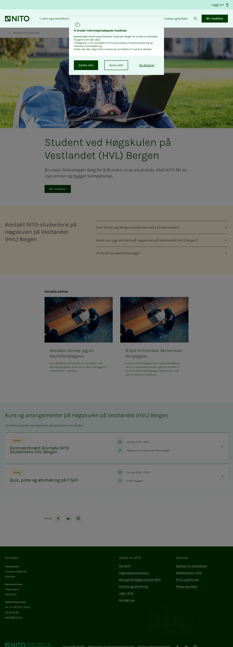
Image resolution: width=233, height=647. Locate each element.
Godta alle (86, 65)
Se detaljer (146, 65)
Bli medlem (214, 18)
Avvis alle (116, 65)
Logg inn (218, 5)
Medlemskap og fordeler (172, 18)
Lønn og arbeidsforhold (57, 18)
